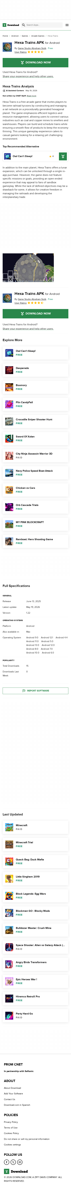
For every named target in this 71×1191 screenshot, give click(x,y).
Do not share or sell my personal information (27, 1139)
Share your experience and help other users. (28, 76)
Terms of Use (11, 1127)
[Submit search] (23, 25)
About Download (12, 1088)
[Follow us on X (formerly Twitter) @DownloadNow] (13, 1162)
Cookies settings (12, 1144)
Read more (31, 96)
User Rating (21, 52)
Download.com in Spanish (17, 1105)
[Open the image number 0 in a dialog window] (28, 267)
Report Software (38, 690)
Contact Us (9, 1099)
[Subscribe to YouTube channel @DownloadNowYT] (19, 1162)
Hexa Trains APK (37, 42)
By (30, 48)
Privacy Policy (11, 1122)
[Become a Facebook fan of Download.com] (6, 1162)
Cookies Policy (11, 1133)
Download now (38, 62)
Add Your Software (13, 1093)
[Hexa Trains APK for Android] (7, 47)
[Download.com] (11, 25)
